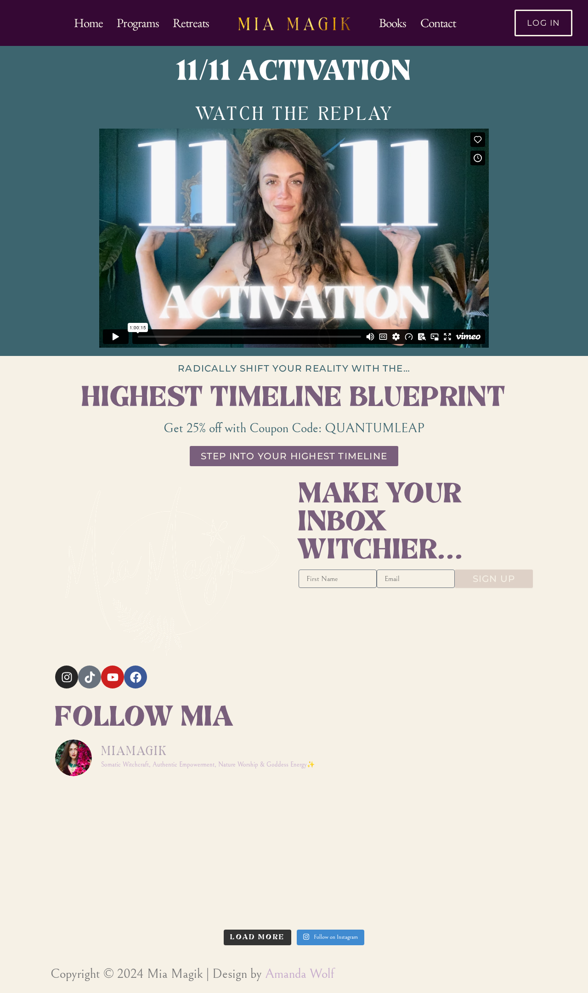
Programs (138, 23)
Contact (438, 23)
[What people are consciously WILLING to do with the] (234, 889)
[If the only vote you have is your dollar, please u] (354, 819)
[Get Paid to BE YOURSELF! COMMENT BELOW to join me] (475, 819)
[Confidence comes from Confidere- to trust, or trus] (234, 819)
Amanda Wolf (299, 974)
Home (88, 23)
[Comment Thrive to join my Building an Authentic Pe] (113, 889)
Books (393, 23)
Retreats (191, 23)
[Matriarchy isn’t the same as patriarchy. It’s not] (354, 889)
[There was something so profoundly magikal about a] (475, 889)
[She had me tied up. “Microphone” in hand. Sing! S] (113, 819)
